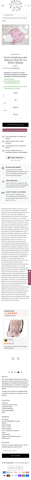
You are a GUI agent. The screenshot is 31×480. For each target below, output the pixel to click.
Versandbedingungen (7, 408)
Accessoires (5, 419)
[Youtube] (18, 372)
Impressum (5, 403)
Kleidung (4, 423)
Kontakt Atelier (6, 434)
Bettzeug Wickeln (6, 428)
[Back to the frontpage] (3, 15)
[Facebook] (9, 372)
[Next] (26, 37)
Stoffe (3, 432)
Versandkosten (15, 68)
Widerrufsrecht (6, 438)
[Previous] (4, 37)
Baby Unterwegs (6, 425)
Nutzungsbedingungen (8, 410)
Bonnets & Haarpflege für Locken (11, 421)
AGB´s (3, 412)
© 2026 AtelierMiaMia (7, 463)
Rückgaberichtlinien (7, 406)
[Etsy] (21, 372)
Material (15, 107)
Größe (15, 93)
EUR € (20, 468)
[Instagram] (12, 372)
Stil (15, 100)
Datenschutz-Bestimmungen (9, 405)
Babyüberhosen (9, 15)
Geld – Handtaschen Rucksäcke (10, 430)
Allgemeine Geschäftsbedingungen (11, 436)
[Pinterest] (15, 372)
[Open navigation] (2, 6)
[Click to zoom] (26, 27)
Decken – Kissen (6, 427)
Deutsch (12, 468)
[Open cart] (28, 6)
